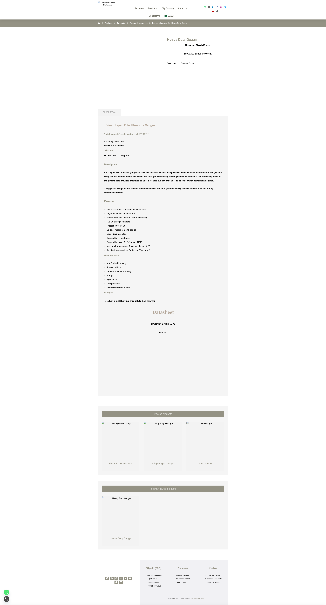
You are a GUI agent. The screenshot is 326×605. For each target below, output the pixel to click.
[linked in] (213, 7)
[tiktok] (217, 11)
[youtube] (213, 11)
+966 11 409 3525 (153, 586)
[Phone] (6, 599)
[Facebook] (217, 7)
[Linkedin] (121, 582)
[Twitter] (225, 7)
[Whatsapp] (112, 578)
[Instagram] (221, 7)
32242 (187, 579)
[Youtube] (130, 578)
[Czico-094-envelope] (121, 578)
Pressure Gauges (188, 63)
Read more (122, 469)
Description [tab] (109, 112)
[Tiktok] (116, 582)
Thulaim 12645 (154, 582)
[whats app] (205, 7)
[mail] (209, 7)
